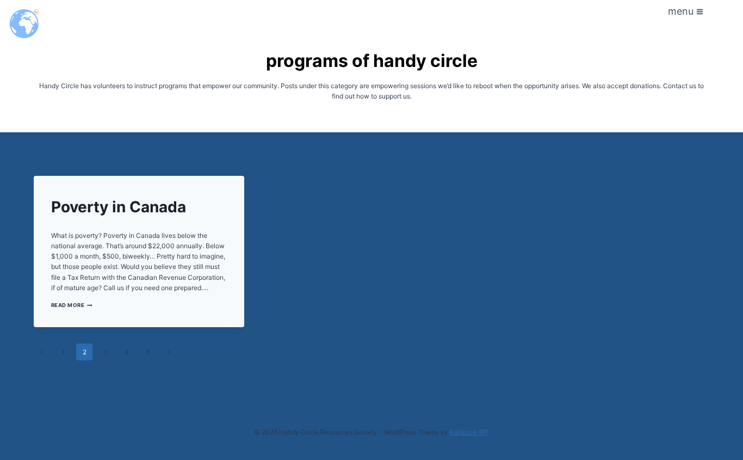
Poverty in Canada (118, 207)
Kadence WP (469, 432)
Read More (71, 305)
